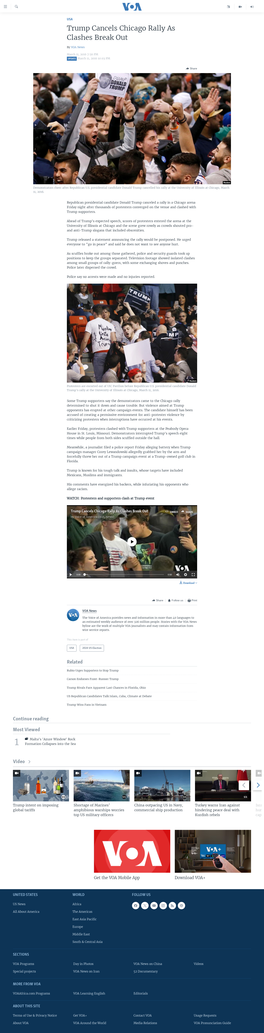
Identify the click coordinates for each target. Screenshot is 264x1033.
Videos (199, 964)
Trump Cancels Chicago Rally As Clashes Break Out (109, 511)
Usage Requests (205, 1015)
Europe (77, 927)
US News (19, 904)
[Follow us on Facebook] (135, 905)
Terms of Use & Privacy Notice (35, 1015)
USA (70, 19)
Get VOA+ (80, 1015)
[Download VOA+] (213, 851)
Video (19, 761)
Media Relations (145, 1023)
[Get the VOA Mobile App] (132, 851)
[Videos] (240, 7)
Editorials (141, 993)
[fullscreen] (193, 574)
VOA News (78, 47)
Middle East (81, 934)
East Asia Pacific (84, 919)
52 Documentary (146, 971)
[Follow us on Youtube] (154, 905)
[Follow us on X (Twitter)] (144, 905)
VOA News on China (148, 964)
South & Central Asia (87, 942)
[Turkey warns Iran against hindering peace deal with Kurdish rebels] (223, 785)
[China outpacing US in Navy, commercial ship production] (162, 785)
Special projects (24, 971)
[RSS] (172, 905)
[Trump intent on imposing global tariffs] (41, 785)
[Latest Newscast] (252, 7)
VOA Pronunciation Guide (212, 1023)
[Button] (191, 68)
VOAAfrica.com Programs (31, 993)
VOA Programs (23, 964)
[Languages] (228, 7)
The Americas (82, 911)
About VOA (21, 1023)
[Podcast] (181, 905)
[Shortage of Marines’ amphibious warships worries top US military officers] (102, 785)
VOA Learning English (89, 993)
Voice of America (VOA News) (94, 517)
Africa (76, 904)
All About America (26, 911)
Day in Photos (83, 964)
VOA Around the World (89, 1023)
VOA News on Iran (86, 971)
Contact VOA (143, 1015)
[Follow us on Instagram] (163, 905)
